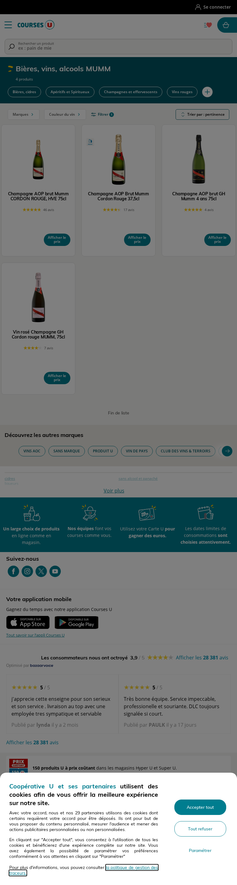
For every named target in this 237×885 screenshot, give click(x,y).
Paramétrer (200, 850)
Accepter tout (200, 807)
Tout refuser (200, 829)
